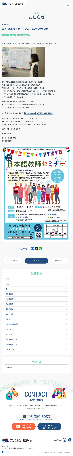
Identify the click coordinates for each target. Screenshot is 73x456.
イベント (8, 279)
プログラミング (10, 334)
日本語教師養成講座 (12, 324)
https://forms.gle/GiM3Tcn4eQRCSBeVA (38, 113)
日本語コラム (10, 349)
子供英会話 (9, 294)
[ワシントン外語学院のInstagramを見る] (64, 440)
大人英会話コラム (11, 339)
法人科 (8, 319)
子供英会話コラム (11, 344)
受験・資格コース (11, 309)
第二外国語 (9, 304)
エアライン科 (9, 314)
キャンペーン (9, 329)
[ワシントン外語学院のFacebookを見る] (69, 440)
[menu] (68, 5)
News (7, 289)
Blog (7, 284)
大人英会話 (9, 299)
